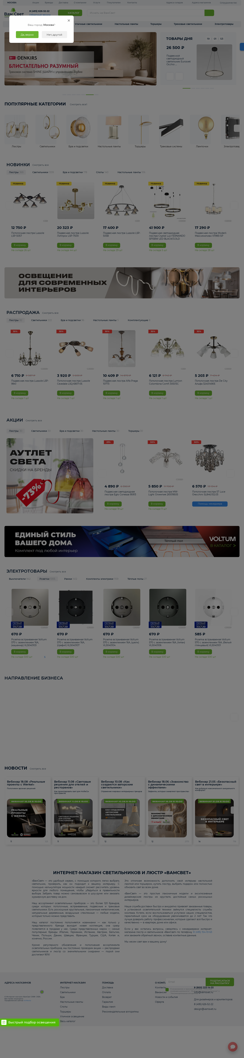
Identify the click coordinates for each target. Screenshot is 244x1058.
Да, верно (27, 34)
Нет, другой (54, 34)
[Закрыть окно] (68, 20)
